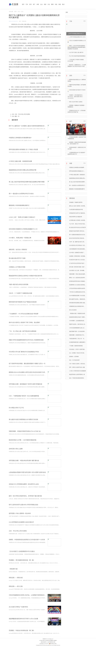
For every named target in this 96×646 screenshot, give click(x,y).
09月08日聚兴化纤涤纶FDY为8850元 (76, 90)
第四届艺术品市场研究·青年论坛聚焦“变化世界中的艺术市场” (77, 231)
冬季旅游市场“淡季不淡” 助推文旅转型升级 (77, 213)
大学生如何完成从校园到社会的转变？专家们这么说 (77, 288)
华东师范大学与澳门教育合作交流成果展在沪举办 (24, 351)
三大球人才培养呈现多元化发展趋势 (77, 370)
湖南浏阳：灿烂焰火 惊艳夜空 (18, 249)
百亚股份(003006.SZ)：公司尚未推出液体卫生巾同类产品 (76, 111)
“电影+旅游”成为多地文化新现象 (18, 284)
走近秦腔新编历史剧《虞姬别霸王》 (77, 342)
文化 (49, 4)
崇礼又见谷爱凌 (72, 309)
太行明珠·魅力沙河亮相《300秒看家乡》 (77, 220)
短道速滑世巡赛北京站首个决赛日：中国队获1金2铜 (77, 317)
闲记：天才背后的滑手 (74, 360)
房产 (34, 4)
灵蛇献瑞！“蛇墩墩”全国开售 (75, 202)
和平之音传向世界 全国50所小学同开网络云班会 (23, 504)
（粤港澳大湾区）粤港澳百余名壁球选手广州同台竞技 (77, 313)
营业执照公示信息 (53, 643)
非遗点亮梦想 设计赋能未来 (75, 216)
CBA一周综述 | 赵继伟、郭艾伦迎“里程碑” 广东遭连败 (77, 363)
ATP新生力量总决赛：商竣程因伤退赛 (20, 161)
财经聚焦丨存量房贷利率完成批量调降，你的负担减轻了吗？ (77, 143)
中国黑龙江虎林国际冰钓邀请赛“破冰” (20, 137)
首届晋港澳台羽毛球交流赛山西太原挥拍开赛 (22, 170)
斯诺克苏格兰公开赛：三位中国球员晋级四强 (22, 440)
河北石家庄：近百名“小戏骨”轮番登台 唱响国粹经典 (77, 349)
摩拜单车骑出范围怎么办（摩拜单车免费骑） (77, 80)
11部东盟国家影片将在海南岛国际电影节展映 (77, 249)
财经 (60, 4)
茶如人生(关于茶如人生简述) (75, 101)
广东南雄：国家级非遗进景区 (76, 345)
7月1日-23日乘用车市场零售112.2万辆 (77, 41)
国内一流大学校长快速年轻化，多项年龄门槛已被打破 (25, 496)
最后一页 (17, 116)
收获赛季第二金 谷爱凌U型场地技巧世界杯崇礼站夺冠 (77, 284)
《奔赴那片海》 (13, 569)
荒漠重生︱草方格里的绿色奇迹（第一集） (22, 560)
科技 (56, 4)
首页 (23, 4)
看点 (63, 4)
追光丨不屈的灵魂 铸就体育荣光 (76, 378)
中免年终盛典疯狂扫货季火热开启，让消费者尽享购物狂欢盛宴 (27, 595)
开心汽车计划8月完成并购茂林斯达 (77, 56)
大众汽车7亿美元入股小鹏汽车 (76, 52)
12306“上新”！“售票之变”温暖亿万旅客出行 (22, 217)
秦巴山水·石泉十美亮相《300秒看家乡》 (77, 206)
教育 (52, 4)
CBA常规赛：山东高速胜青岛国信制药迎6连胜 (77, 320)
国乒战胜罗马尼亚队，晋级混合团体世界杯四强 (77, 299)
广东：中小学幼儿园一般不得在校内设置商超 (22, 331)
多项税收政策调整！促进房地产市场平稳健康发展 (77, 138)
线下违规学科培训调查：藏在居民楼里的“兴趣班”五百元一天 (27, 363)
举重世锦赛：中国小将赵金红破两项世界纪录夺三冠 (77, 274)
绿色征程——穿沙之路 (16, 586)
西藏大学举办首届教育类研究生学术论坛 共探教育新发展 (26, 340)
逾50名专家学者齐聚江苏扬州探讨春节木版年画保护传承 (77, 238)
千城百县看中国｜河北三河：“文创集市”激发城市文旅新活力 (77, 338)
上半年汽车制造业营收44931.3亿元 (77, 37)
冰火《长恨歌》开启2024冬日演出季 (77, 353)
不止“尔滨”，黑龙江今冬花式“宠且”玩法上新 (77, 223)
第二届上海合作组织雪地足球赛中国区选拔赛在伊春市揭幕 (26, 182)
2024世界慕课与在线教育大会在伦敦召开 (21, 522)
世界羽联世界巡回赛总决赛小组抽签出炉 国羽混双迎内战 (77, 302)
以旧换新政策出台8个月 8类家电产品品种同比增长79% (76, 153)
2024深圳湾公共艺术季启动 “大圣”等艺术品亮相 (77, 245)
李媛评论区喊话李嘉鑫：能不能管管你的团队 (77, 85)
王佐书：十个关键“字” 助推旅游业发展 (20, 293)
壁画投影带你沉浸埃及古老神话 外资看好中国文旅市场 (25, 275)
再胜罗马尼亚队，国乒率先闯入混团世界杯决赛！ (77, 324)
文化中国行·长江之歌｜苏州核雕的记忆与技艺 (77, 270)
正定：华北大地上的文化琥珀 (22, 114)
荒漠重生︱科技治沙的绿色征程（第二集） (22, 630)
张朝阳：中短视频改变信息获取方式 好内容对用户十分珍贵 (27, 539)
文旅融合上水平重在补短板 (17, 267)
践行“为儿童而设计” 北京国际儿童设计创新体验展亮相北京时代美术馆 (27, 126)
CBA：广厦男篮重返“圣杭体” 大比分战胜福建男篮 (24, 396)
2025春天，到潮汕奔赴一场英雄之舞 (20, 237)
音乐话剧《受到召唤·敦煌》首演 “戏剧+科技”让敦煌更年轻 (77, 266)
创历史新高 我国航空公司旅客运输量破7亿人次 (23, 229)
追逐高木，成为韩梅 (74, 356)
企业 (41, 4)
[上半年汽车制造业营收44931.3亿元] (76, 29)
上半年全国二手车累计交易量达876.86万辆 (76, 60)
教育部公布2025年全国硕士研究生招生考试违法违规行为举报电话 (27, 372)
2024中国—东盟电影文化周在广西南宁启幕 (77, 252)
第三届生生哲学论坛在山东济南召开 (77, 227)
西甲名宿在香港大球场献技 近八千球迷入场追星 (23, 149)
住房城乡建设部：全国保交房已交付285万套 (77, 148)
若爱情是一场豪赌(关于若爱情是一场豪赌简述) (76, 106)
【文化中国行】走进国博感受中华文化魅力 (22, 551)
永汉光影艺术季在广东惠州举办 (18, 607)
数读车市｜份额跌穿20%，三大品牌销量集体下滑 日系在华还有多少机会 (77, 65)
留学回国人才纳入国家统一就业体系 (20, 513)
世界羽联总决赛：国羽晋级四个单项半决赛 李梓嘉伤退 (25, 384)
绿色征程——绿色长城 (16, 577)
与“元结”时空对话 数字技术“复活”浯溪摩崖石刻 (77, 263)
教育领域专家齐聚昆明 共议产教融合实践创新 (23, 302)
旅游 (45, 4)
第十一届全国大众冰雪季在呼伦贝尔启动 (21, 193)
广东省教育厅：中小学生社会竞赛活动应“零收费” (24, 313)
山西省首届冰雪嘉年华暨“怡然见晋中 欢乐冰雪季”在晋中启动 (27, 472)
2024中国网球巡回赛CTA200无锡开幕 (77, 295)
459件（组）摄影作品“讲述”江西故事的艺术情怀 (77, 241)
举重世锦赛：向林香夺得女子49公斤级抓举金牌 (77, 335)
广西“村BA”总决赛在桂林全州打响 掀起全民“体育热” (77, 292)
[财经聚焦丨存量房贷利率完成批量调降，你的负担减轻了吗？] (76, 129)
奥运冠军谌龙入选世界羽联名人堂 (77, 374)
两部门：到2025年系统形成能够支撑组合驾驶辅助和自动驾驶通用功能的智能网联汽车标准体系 (76, 47)
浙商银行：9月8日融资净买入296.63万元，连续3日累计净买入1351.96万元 (75, 97)
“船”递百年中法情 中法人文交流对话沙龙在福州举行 (77, 259)
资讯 (30, 4)
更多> (85, 21)
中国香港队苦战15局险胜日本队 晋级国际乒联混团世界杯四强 (77, 306)
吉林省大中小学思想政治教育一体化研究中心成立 (24, 484)
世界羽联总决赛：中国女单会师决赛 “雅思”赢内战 (24, 460)
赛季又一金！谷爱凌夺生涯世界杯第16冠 (77, 277)
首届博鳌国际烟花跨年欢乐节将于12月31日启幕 (23, 618)
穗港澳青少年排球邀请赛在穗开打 (19, 205)
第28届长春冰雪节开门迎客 (17, 258)
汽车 (27, 4)
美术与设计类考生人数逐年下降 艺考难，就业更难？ (25, 322)
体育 (38, 4)
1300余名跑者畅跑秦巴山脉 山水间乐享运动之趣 (77, 327)
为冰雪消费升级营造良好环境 (76, 209)
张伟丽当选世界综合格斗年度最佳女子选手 (77, 281)
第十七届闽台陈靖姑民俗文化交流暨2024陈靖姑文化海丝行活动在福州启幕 (77, 234)
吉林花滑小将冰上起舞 (16, 448)
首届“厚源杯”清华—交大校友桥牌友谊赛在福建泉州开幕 (77, 331)
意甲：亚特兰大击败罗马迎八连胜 (77, 367)
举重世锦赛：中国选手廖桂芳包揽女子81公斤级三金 (25, 431)
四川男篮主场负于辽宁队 (16, 407)
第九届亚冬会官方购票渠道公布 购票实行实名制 (23, 419)
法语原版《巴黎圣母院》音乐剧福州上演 (77, 256)
